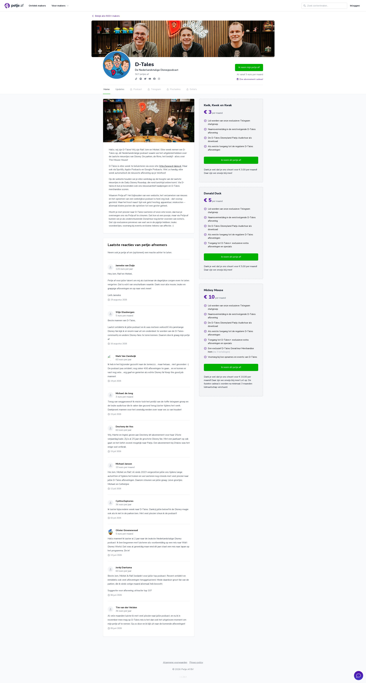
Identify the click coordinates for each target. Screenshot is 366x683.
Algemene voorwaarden (175, 662)
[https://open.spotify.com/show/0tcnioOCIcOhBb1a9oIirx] (141, 79)
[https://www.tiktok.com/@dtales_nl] (136, 79)
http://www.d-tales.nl (170, 166)
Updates (119, 89)
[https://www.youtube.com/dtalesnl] (150, 79)
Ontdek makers (37, 5)
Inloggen (355, 5)
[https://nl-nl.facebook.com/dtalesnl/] (154, 79)
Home (107, 89)
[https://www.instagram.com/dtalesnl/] (159, 79)
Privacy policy (196, 662)
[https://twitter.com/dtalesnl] (145, 79)
